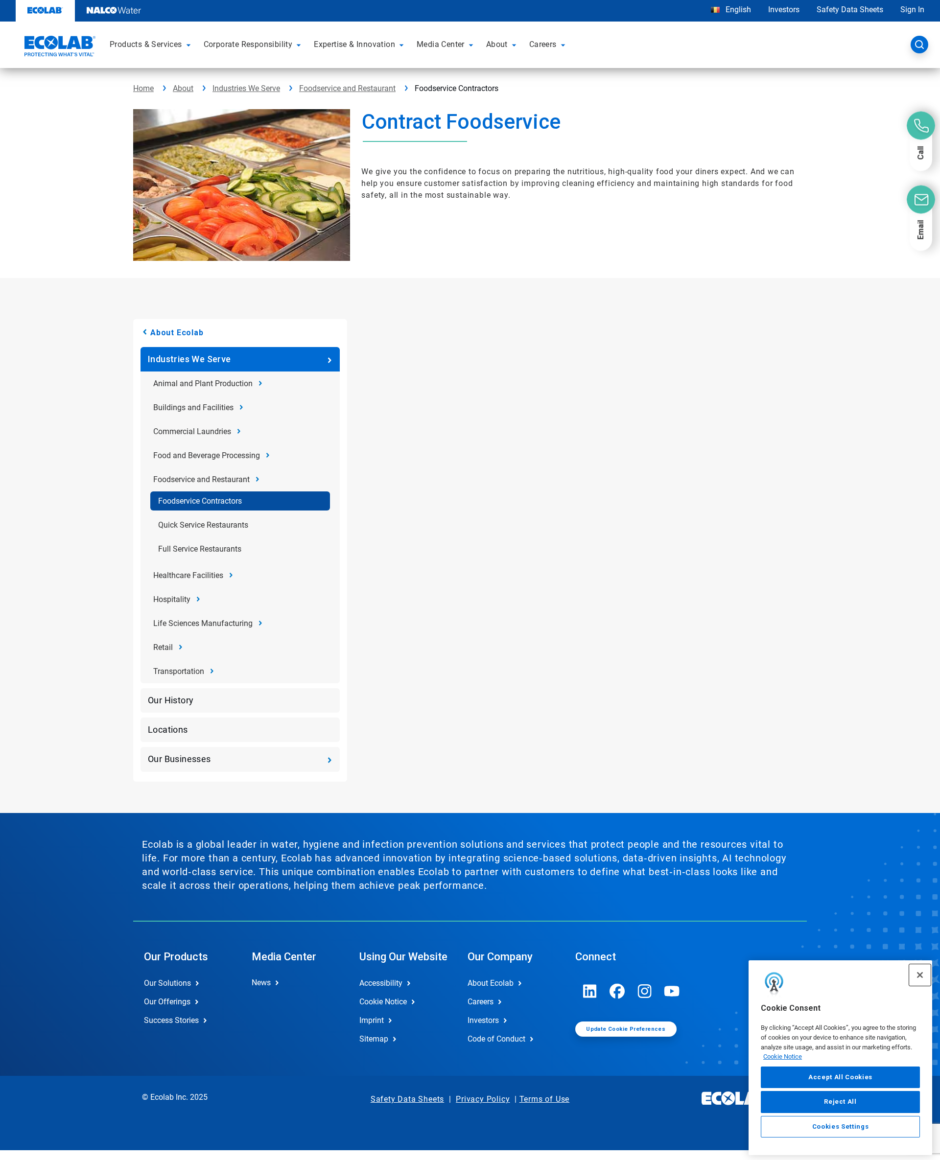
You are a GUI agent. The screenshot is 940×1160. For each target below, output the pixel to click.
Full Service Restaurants (199, 549)
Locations (168, 729)
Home (143, 88)
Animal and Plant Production (203, 383)
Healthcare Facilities (188, 575)
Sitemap (373, 1039)
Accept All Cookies (840, 1077)
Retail (163, 647)
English (737, 9)
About (183, 88)
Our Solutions (167, 983)
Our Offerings (167, 1001)
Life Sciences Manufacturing (203, 623)
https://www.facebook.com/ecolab (617, 991)
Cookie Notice (782, 1056)
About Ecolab (177, 332)
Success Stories (171, 1020)
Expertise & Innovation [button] (354, 44)
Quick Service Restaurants (203, 525)
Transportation (178, 671)
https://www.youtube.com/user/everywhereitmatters (672, 991)
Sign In (912, 9)
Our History (170, 700)
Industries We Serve (246, 88)
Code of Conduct (496, 1039)
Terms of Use (544, 1099)
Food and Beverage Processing (206, 455)
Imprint (371, 1020)
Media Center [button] (441, 44)
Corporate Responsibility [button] (248, 44)
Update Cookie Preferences (625, 1029)
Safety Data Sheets (850, 9)
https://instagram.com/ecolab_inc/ (645, 991)
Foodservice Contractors (200, 501)
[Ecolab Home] (59, 47)
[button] (190, 44)
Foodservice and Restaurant (347, 88)
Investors (783, 9)
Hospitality (171, 599)
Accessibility (380, 983)
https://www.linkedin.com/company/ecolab (590, 991)
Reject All (840, 1101)
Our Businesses (179, 759)
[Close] (920, 975)
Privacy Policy (483, 1099)
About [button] (497, 44)
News (261, 982)
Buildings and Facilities (193, 407)
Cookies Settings (840, 1126)
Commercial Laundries (192, 431)
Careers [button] (543, 44)
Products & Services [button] (146, 44)
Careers (481, 1001)
